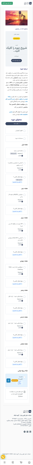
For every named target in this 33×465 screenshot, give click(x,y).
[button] (7, 3)
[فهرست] (4, 462)
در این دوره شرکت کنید (16, 60)
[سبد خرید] (20, 462)
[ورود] (12, 462)
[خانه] (29, 462)
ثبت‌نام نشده (16, 38)
